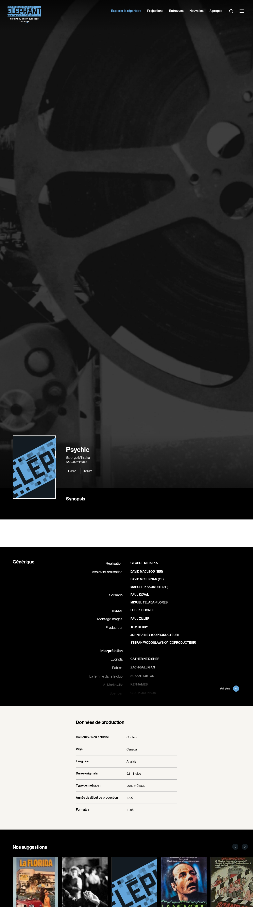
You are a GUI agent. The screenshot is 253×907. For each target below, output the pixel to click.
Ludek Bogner (142, 610)
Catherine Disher (144, 659)
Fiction (72, 471)
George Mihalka (78, 457)
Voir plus (225, 688)
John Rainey (140, 635)
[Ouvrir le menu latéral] (241, 11)
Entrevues (176, 11)
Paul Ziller (139, 619)
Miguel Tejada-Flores (149, 602)
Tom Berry (139, 627)
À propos (216, 11)
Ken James (139, 684)
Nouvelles (197, 11)
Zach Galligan (142, 667)
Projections (155, 11)
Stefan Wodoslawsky (149, 642)
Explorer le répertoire (126, 11)
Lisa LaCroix (140, 701)
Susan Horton (142, 676)
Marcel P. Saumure (146, 587)
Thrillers (87, 471)
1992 (69, 462)
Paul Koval (139, 595)
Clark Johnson (143, 693)
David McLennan (143, 579)
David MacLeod (142, 571)
